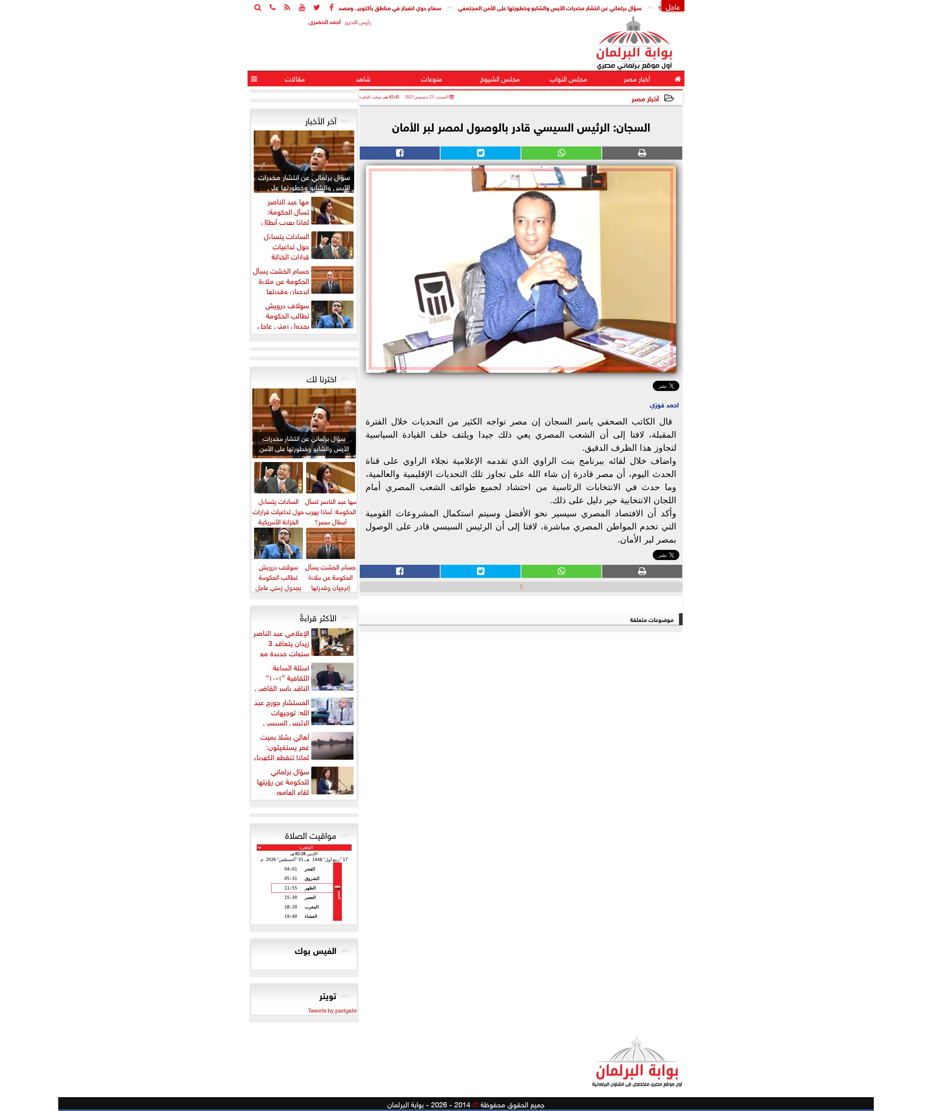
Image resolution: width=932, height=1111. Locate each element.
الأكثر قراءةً (318, 616)
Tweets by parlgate (332, 1010)
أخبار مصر (645, 98)
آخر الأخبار (320, 119)
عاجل (673, 5)
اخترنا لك (321, 377)
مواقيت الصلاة (310, 834)
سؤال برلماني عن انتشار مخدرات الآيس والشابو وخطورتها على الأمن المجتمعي (585, 7)
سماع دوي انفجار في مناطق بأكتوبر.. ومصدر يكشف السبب (407, 7)
